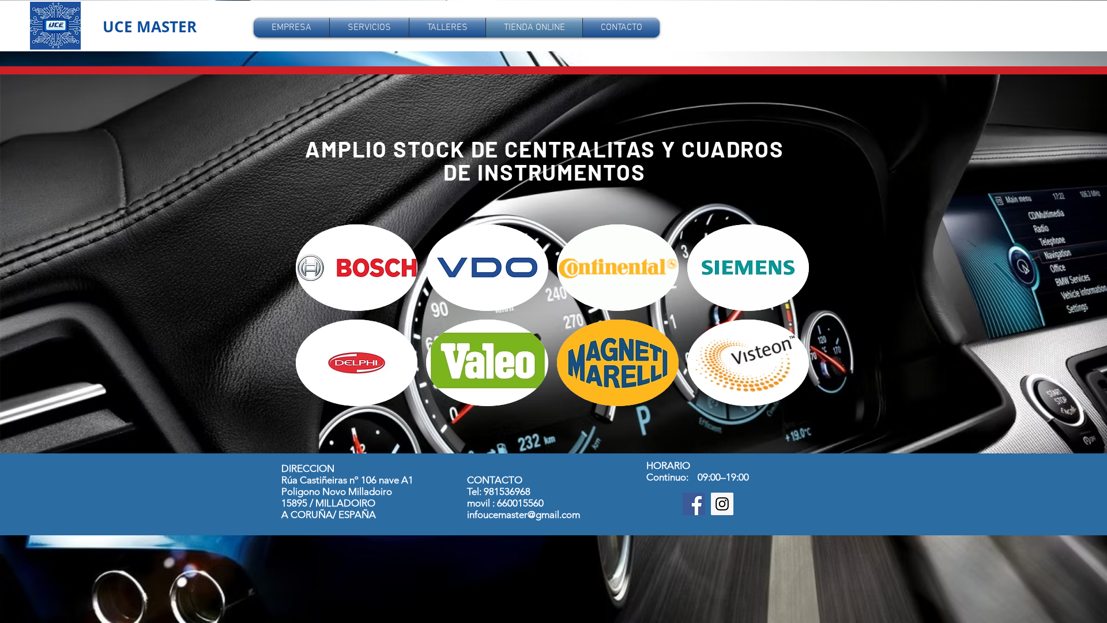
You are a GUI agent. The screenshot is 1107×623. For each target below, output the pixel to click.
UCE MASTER (150, 26)
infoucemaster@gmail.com (523, 514)
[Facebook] (694, 504)
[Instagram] (722, 504)
